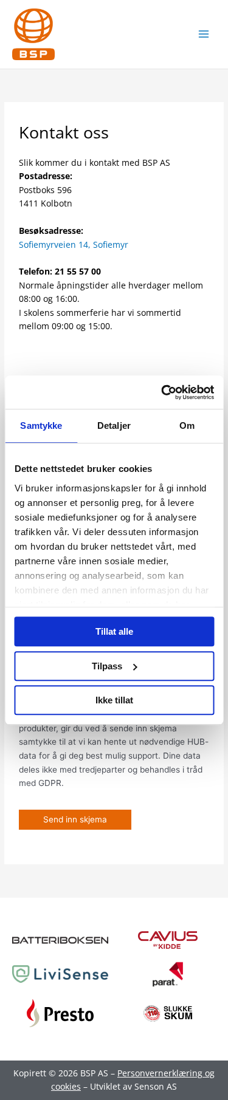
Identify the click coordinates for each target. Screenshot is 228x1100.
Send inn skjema (75, 819)
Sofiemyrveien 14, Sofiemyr (73, 244)
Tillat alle (114, 631)
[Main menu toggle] (204, 34)
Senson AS (155, 1086)
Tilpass (107, 666)
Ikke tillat (114, 700)
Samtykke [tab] (41, 425)
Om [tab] (187, 425)
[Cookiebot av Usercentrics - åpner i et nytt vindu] (162, 392)
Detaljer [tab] (114, 425)
